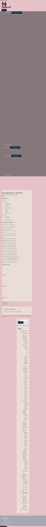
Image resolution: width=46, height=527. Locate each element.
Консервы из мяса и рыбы (26, 394)
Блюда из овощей (25, 333)
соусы (25, 399)
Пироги (26, 341)
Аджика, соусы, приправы (26, 383)
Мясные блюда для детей (26, 441)
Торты (25, 375)
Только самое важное (24, 502)
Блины (25, 339)
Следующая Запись (5, 304)
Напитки (24, 412)
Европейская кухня (24, 330)
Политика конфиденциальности (9, 522)
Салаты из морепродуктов (26, 468)
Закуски (24, 400)
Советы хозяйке (25, 486)
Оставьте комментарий (5, 194)
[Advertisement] (23, 183)
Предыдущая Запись (5, 303)
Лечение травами (25, 493)
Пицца (25, 342)
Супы (25, 366)
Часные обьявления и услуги (25, 506)
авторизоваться (19, 311)
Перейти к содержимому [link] (3, 0)
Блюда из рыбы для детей (26, 433)
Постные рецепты (25, 427)
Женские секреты (23, 476)
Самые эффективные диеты (25, 478)
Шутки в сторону (25, 489)
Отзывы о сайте (7, 521)
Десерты (24, 370)
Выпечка (24, 338)
